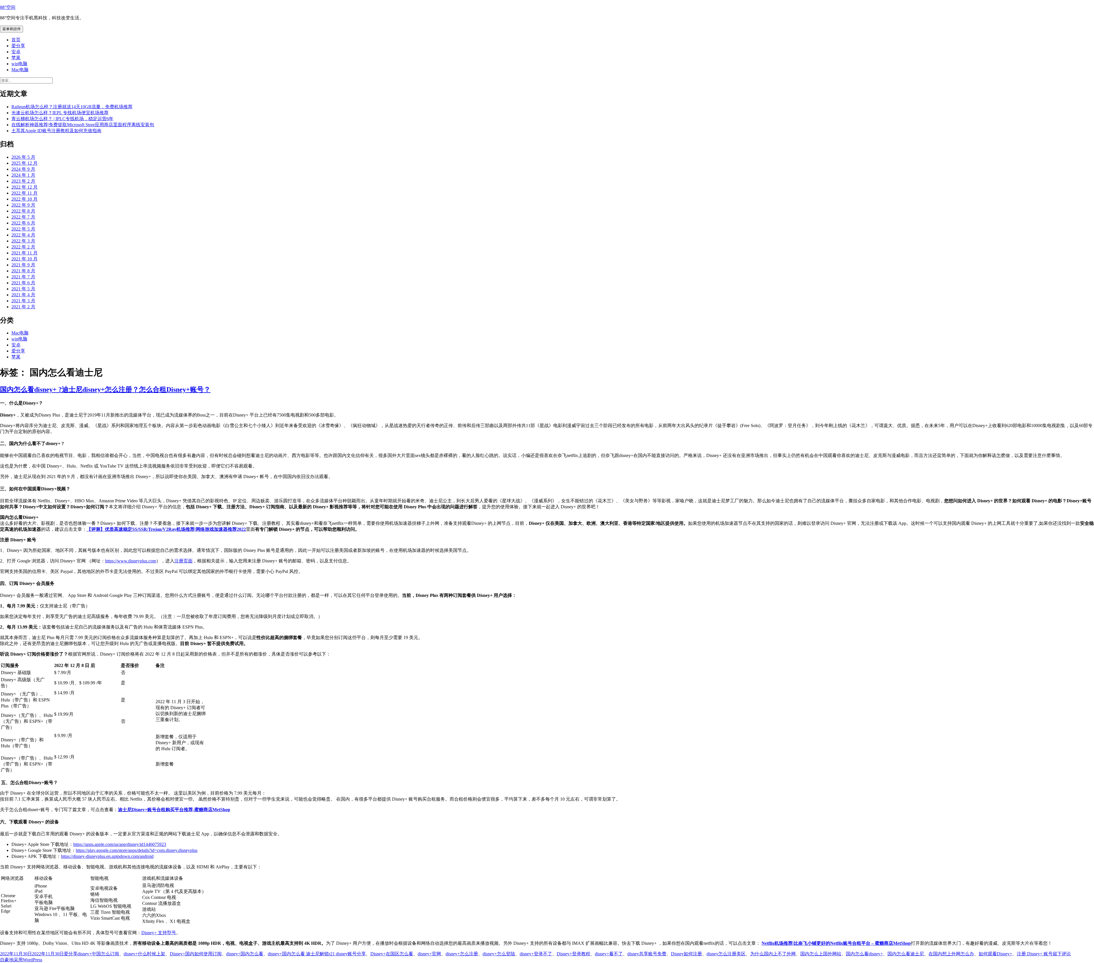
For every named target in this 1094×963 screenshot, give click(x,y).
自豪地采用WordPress (21, 959)
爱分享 (18, 45)
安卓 (16, 51)
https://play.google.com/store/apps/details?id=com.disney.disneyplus (136, 850)
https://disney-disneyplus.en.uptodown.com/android (107, 856)
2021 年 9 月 (23, 264)
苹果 (16, 57)
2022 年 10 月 (24, 199)
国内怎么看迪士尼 (905, 953)
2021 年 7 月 (23, 276)
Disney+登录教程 (573, 953)
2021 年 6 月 (23, 282)
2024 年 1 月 (23, 175)
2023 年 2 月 (23, 181)
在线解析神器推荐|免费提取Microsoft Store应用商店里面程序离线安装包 (82, 124)
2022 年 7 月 (23, 217)
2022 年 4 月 (23, 234)
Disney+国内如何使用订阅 (196, 953)
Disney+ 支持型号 (158, 932)
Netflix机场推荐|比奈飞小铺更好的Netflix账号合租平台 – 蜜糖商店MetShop (836, 943)
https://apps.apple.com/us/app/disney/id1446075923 (119, 844)
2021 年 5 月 (23, 288)
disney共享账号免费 (646, 953)
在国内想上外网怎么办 (951, 953)
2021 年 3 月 (23, 300)
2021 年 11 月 (24, 252)
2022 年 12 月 (24, 187)
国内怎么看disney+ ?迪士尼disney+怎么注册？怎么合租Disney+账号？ (105, 389)
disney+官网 (429, 953)
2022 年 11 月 (24, 193)
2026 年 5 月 (23, 157)
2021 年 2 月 (23, 306)
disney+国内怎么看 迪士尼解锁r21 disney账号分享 (317, 953)
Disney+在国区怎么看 (391, 953)
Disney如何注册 (686, 953)
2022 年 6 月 (23, 223)
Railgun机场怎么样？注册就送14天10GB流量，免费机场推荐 (71, 106)
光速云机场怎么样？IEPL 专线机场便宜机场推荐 (60, 112)
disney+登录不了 (536, 953)
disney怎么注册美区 (726, 953)
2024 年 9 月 (23, 169)
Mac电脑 (19, 69)
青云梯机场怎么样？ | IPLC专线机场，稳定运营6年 (62, 118)
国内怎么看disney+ (864, 953)
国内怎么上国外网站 (820, 953)
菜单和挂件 (11, 29)
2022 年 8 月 (23, 211)
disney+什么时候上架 (144, 953)
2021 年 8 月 (23, 270)
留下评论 (1062, 953)
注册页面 (183, 560)
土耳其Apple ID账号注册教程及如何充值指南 (56, 130)
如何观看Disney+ (995, 953)
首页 (16, 39)
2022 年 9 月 (23, 205)
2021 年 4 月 (23, 294)
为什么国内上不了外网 (773, 953)
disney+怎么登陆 (499, 953)
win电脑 (19, 63)
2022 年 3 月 (23, 240)
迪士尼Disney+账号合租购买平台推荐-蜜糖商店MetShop (174, 809)
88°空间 (7, 7)
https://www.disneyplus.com (130, 560)
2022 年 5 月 (23, 229)
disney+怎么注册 (462, 953)
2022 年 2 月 (23, 246)
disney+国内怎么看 (244, 953)
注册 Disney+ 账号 (1035, 953)
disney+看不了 (609, 953)
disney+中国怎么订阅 (98, 953)
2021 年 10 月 (24, 258)
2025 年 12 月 (24, 163)
